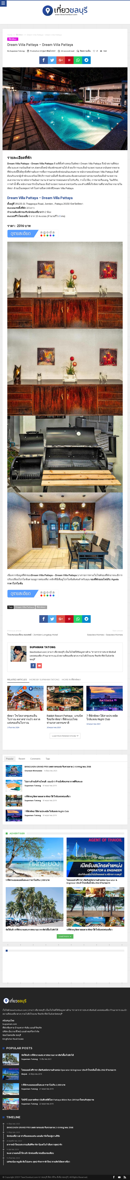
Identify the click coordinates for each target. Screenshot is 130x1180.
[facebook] (43, 60)
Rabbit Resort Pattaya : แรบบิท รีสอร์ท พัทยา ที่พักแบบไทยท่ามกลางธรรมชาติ (65, 719)
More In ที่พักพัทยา (71, 679)
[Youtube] (119, 1177)
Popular (9, 758)
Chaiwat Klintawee (33, 770)
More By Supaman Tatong (44, 679)
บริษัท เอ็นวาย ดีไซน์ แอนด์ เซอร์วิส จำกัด (21, 1031)
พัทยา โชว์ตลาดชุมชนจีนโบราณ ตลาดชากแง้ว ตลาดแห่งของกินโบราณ (23, 719)
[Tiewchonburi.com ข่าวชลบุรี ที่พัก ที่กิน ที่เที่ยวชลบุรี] (65, 3)
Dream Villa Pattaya (24, 607)
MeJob (24, 1074)
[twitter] (52, 60)
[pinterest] (69, 60)
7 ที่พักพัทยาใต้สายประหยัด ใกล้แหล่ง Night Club (102, 717)
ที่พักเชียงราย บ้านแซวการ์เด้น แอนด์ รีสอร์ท (22, 1027)
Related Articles (17, 679)
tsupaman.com (10, 1024)
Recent (22, 758)
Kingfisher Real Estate (13, 1038)
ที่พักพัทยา (19, 35)
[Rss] (124, 1177)
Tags (48, 758)
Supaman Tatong (17, 51)
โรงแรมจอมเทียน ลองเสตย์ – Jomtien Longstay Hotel (32, 632)
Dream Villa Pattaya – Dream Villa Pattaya (40, 198)
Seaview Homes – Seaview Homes (105, 632)
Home (9, 35)
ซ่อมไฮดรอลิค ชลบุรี (12, 1035)
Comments (35, 758)
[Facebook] (113, 1177)
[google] (60, 60)
